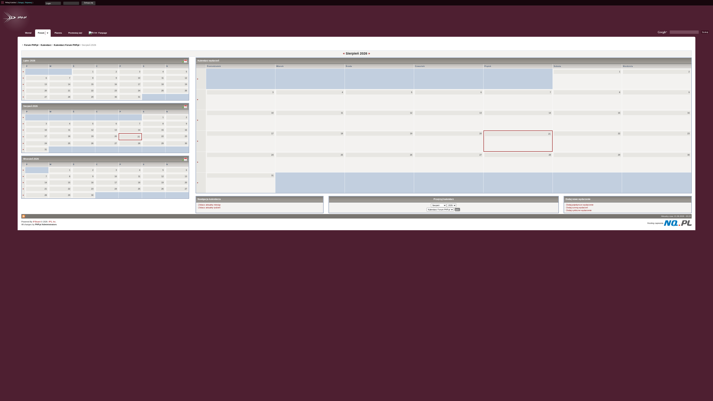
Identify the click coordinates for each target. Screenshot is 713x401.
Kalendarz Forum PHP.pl (66, 45)
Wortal (28, 33)
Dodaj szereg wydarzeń (577, 207)
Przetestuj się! (75, 33)
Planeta (58, 33)
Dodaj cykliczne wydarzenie (579, 210)
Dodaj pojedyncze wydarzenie (579, 205)
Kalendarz (46, 45)
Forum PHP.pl (31, 45)
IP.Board (36, 222)
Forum (41, 33)
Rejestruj (28, 2)
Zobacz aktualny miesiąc (209, 205)
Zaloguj (21, 2)
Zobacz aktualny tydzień (209, 207)
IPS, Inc (52, 222)
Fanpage (102, 33)
